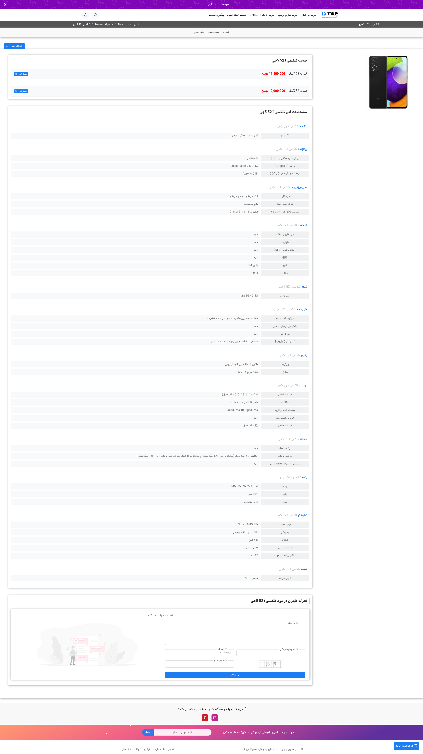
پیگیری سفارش (216, 15)
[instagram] (215, 717)
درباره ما (157, 749)
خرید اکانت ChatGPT (262, 15)
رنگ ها (303, 126)
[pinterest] (205, 717)
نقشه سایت (126, 749)
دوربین (303, 385)
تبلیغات (137, 749)
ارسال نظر (235, 675)
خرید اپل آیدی (308, 15)
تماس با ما (168, 749)
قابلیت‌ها (301, 309)
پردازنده (302, 149)
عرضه (304, 569)
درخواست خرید (404, 745)
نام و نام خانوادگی (288, 649)
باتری (304, 355)
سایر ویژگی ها (299, 187)
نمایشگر (302, 515)
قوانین (147, 749)
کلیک (202, 4)
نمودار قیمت (22, 74)
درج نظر (292, 623)
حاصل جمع (219, 660)
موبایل (221, 649)
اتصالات (302, 225)
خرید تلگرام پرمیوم (287, 15)
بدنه (304, 477)
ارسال (147, 732)
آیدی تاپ (263, 749)
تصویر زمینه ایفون (236, 15)
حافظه (303, 439)
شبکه (304, 286)
